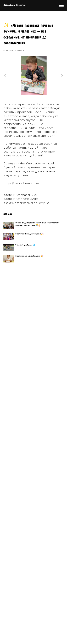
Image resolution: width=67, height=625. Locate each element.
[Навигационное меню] (61, 5)
